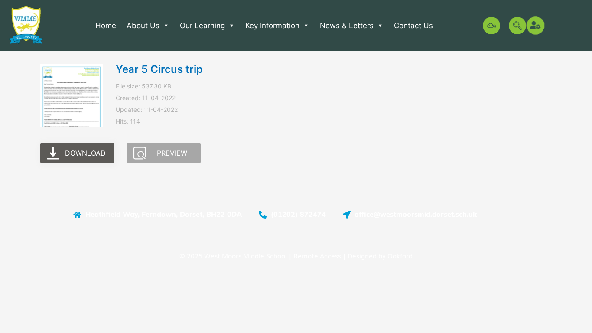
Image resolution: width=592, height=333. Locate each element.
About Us (143, 25)
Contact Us (413, 25)
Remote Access (317, 255)
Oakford (400, 255)
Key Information (272, 25)
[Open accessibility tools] (536, 25)
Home (105, 25)
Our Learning (202, 25)
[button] (517, 25)
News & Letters (347, 25)
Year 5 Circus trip (159, 69)
